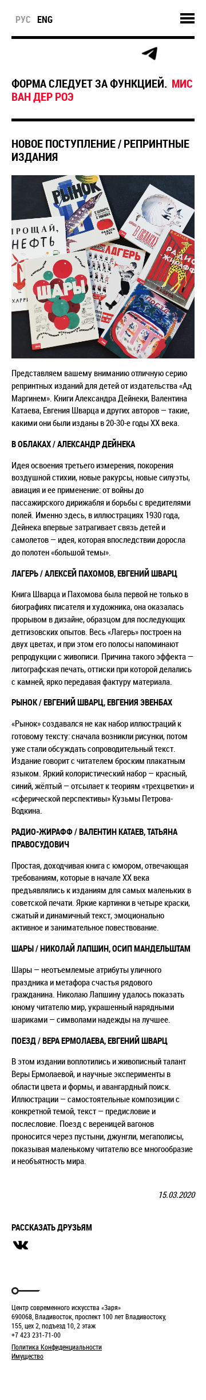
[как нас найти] (72, 54)
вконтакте (21, 1245)
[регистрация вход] (46, 54)
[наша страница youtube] (123, 54)
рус (23, 19)
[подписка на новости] (21, 54)
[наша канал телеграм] (149, 54)
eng (45, 19)
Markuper (41, 1377)
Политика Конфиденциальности (56, 1346)
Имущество (27, 1355)
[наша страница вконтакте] (98, 54)
